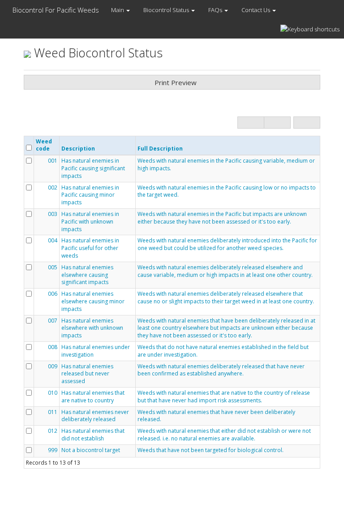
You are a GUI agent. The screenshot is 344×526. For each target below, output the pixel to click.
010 (52, 393)
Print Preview (175, 82)
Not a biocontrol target (90, 450)
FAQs (216, 10)
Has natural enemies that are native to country (93, 396)
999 (52, 450)
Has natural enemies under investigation (95, 351)
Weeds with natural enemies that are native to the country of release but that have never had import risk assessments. (224, 396)
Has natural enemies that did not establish (93, 434)
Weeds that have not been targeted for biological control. (211, 450)
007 (52, 320)
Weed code (44, 145)
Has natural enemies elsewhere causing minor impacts (93, 301)
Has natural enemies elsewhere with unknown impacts (92, 328)
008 (52, 347)
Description (78, 148)
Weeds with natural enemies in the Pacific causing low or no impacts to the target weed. (227, 191)
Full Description (160, 148)
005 (52, 267)
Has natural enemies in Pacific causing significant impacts (93, 168)
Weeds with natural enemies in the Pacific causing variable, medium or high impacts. (226, 164)
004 (52, 240)
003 (52, 214)
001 (52, 160)
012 (52, 431)
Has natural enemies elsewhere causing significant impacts (87, 275)
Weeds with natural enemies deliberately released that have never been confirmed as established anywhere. (221, 370)
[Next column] (277, 122)
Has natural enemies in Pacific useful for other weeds (90, 248)
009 (52, 366)
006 (52, 293)
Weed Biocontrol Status (97, 52)
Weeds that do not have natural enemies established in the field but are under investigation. (223, 351)
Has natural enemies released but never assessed (87, 374)
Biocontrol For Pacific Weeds (55, 9)
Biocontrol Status (166, 10)
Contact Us (256, 10)
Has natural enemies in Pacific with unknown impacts (90, 222)
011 (52, 412)
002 (52, 187)
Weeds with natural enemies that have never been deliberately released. (216, 416)
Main (118, 10)
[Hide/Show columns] (306, 122)
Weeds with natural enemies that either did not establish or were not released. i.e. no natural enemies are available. (224, 434)
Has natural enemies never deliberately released (95, 416)
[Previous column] (250, 122)
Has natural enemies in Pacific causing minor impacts (90, 195)
